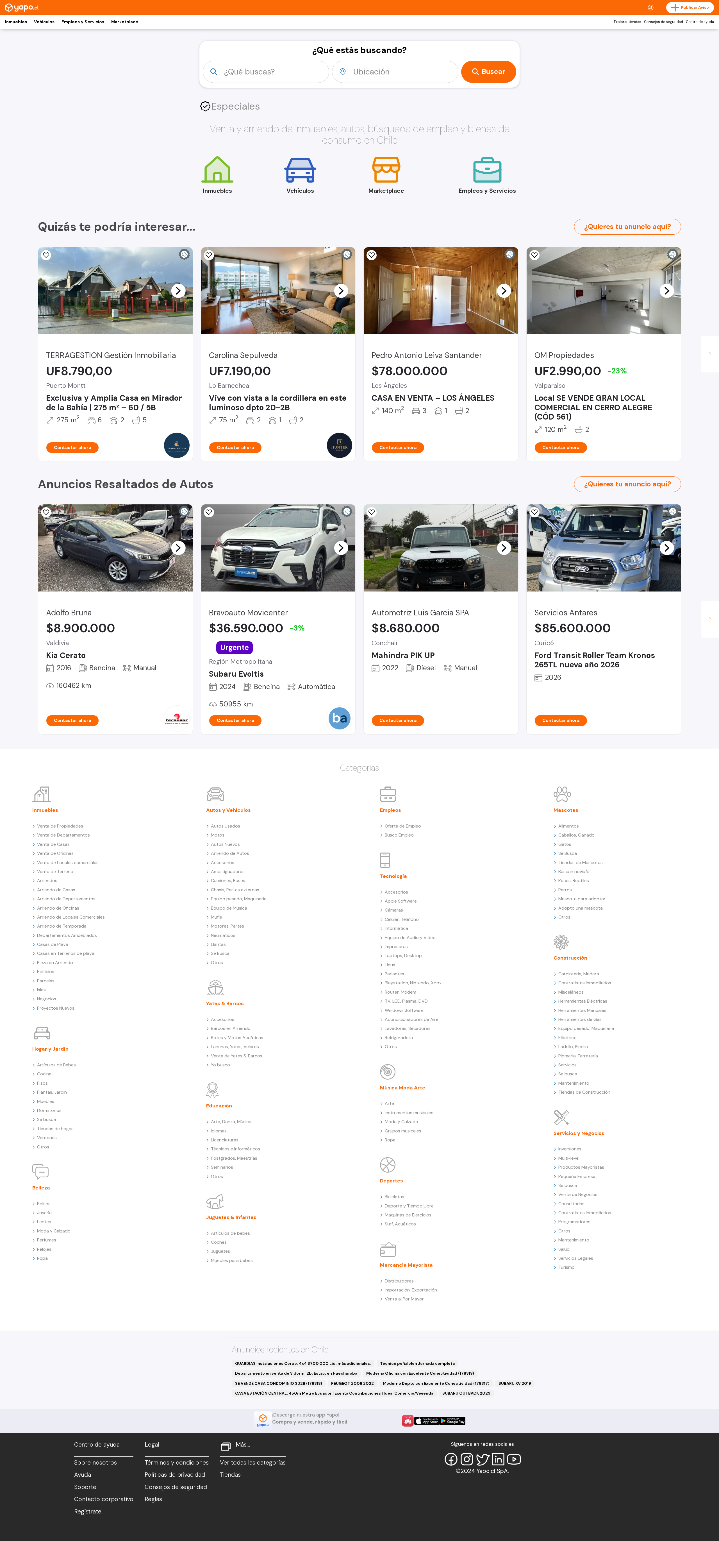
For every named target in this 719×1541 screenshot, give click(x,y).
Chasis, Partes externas (235, 890)
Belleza (41, 1187)
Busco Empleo (399, 835)
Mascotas (566, 810)
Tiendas (230, 1475)
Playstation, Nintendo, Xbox (413, 983)
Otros (43, 1147)
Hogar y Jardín (50, 1049)
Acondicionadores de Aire (411, 1019)
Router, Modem (400, 992)
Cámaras (394, 910)
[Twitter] (482, 1459)
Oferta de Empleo (403, 826)
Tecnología (393, 876)
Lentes (44, 1222)
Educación (219, 1105)
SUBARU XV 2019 (515, 1383)
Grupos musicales (403, 1131)
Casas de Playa (52, 944)
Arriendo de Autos (230, 853)
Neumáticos (223, 935)
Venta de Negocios (577, 1194)
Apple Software (401, 901)
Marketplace (124, 22)
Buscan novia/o (574, 871)
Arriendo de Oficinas (58, 908)
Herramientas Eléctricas (582, 1001)
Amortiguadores (228, 871)
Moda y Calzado (53, 1231)
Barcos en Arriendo (231, 1028)
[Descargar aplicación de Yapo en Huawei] (407, 1420)
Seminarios (222, 1167)
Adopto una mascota (580, 908)
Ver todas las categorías (253, 1463)
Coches (219, 1242)
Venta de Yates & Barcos (236, 1056)
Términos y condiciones (177, 1463)
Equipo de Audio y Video (410, 938)
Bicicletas (394, 1197)
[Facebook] (451, 1459)
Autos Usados (225, 826)
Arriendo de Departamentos (66, 899)
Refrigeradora (399, 1038)
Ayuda (82, 1475)
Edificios (45, 972)
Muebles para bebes (232, 1260)
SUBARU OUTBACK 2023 (466, 1393)
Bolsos (44, 1204)
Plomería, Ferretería (578, 1056)
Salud (564, 1249)
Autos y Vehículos (228, 810)
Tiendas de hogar (55, 1129)
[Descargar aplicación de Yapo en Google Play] (452, 1421)
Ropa (42, 1258)
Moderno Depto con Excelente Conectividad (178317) (436, 1383)
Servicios (567, 1065)
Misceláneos (571, 992)
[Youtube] (514, 1459)
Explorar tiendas (627, 22)
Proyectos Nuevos (55, 1008)
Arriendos (47, 880)
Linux (390, 965)
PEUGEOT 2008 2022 (352, 1383)
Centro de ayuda (700, 22)
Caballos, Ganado (576, 835)
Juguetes (220, 1251)
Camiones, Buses (228, 880)
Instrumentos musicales (409, 1113)
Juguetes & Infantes (231, 1217)
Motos (217, 835)
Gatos (564, 844)
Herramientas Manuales (582, 1010)
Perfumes (46, 1240)
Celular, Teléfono (402, 919)
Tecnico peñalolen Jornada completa (417, 1363)
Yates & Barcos (225, 1003)
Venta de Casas (53, 844)
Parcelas (45, 981)
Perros (565, 890)
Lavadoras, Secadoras (408, 1028)
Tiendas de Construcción (584, 1092)
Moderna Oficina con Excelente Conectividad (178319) (420, 1373)
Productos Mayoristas (581, 1167)
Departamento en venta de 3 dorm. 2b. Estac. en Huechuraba (296, 1373)
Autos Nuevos (225, 844)
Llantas (218, 944)
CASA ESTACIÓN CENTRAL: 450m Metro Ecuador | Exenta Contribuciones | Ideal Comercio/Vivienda (334, 1393)
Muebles (45, 1101)
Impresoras (396, 946)
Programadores (574, 1222)
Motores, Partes (227, 926)
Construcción (570, 958)
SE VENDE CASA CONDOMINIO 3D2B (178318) (278, 1383)
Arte (389, 1103)
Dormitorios (49, 1110)
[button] (178, 291)
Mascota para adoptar (582, 899)
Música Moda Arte (402, 1087)
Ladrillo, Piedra (573, 1047)
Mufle (216, 917)
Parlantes (394, 974)
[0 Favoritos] (46, 255)
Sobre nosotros (95, 1463)
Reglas (153, 1499)
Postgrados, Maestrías (234, 1158)
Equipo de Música (229, 908)
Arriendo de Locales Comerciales (71, 917)
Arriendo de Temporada (62, 926)
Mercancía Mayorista (406, 1265)
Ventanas (47, 1138)
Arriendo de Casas (56, 890)
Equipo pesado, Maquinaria (239, 899)
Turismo (566, 1267)
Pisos (42, 1083)
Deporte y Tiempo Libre (409, 1206)
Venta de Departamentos (63, 835)
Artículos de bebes (230, 1233)
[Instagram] (467, 1459)
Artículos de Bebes (56, 1065)
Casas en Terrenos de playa (65, 953)
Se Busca (220, 953)
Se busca (46, 1119)
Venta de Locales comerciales (68, 862)
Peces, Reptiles (573, 880)
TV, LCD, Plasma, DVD (406, 1001)
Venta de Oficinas (55, 853)
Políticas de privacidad (175, 1475)
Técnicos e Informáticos (235, 1149)
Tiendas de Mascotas (580, 862)
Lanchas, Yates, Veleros (235, 1047)
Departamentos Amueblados (67, 935)
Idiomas (219, 1131)
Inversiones (569, 1149)
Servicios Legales (575, 1258)
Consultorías (571, 1204)
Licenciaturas (224, 1140)
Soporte (85, 1487)
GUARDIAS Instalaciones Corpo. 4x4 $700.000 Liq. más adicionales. (303, 1363)
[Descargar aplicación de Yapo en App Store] (427, 1421)
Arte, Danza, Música (231, 1122)
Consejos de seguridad (663, 22)
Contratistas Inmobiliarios (584, 983)
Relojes (44, 1249)
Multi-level (568, 1158)
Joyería (44, 1213)
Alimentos (568, 826)
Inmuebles (16, 22)
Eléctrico (567, 1038)
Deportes (391, 1180)
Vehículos (44, 22)
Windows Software (404, 1010)
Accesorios (222, 862)
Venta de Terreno (55, 871)
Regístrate (87, 1511)
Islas (41, 990)
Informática (396, 928)
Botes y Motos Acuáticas (237, 1038)
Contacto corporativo (103, 1499)
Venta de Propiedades (60, 826)
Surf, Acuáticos (400, 1224)
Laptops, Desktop (403, 955)
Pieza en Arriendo (55, 963)
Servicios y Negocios (579, 1133)
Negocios (46, 999)
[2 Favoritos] (209, 255)
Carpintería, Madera (578, 974)
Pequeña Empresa (576, 1176)
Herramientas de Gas (580, 1019)
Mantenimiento (573, 1083)
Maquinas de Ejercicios (408, 1215)
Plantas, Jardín (52, 1092)
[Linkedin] (498, 1459)
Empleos (390, 810)
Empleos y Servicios (83, 22)
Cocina (44, 1074)
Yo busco (220, 1065)
